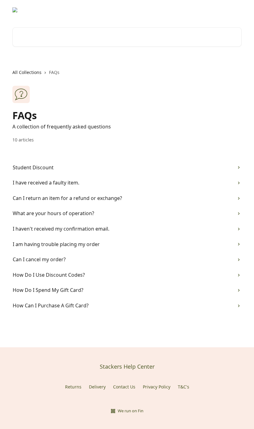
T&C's (183, 387)
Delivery (97, 387)
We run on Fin (130, 411)
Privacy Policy (156, 387)
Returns (73, 387)
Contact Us (124, 387)
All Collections (27, 72)
